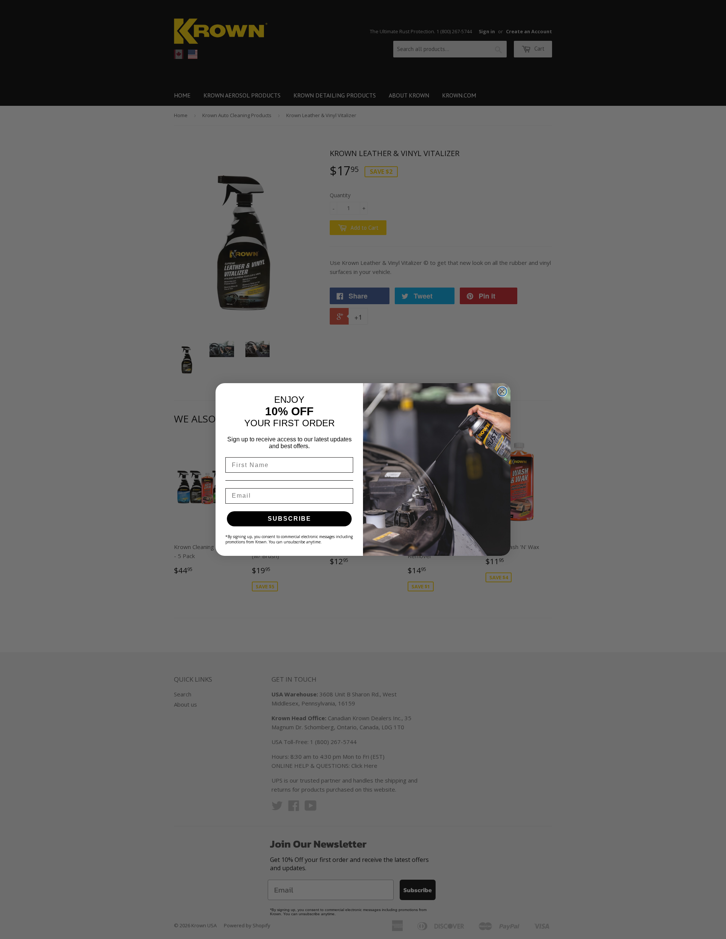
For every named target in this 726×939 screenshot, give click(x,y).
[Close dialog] (502, 391)
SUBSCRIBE (289, 518)
